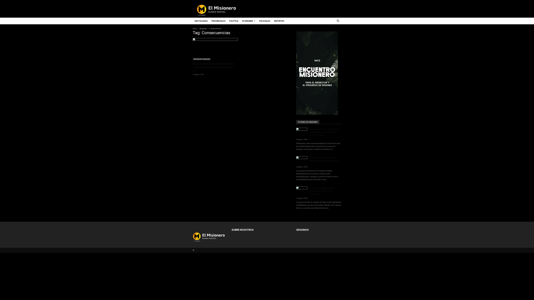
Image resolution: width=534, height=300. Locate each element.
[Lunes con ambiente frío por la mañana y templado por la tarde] (301, 160)
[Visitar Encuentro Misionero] (318, 73)
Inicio (195, 28)
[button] (338, 21)
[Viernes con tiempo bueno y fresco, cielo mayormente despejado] (301, 190)
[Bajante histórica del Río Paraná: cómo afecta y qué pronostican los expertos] (215, 49)
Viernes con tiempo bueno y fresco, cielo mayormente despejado (322, 191)
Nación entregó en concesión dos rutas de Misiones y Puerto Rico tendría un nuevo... (324, 132)
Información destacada (202, 59)
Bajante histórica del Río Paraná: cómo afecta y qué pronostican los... (213, 67)
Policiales (264, 21)
